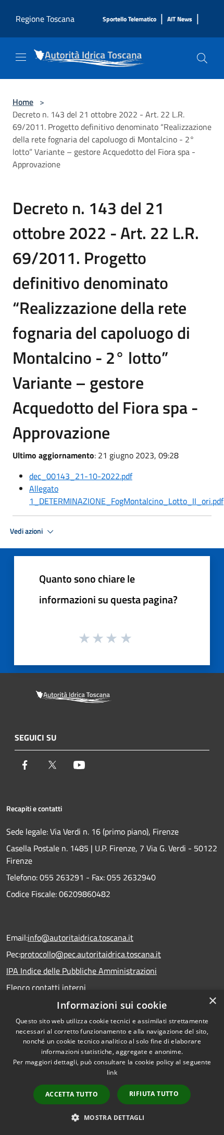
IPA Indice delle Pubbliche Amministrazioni (81, 971)
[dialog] (112, 1062)
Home (23, 102)
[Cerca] (202, 58)
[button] (111, 1117)
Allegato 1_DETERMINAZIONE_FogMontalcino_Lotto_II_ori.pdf (126, 494)
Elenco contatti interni (46, 987)
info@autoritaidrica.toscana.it (80, 937)
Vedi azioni (27, 531)
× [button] (212, 1001)
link (112, 1072)
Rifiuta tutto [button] (154, 1093)
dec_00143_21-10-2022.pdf (80, 476)
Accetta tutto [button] (71, 1094)
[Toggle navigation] (21, 57)
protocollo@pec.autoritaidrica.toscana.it (90, 954)
